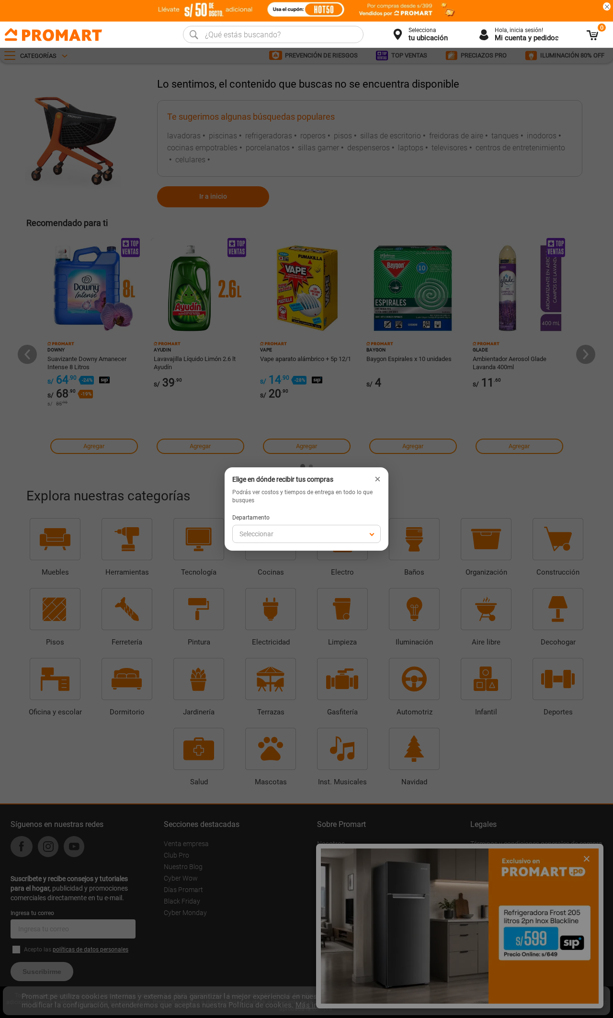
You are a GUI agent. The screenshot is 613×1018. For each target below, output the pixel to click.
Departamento (251, 517)
